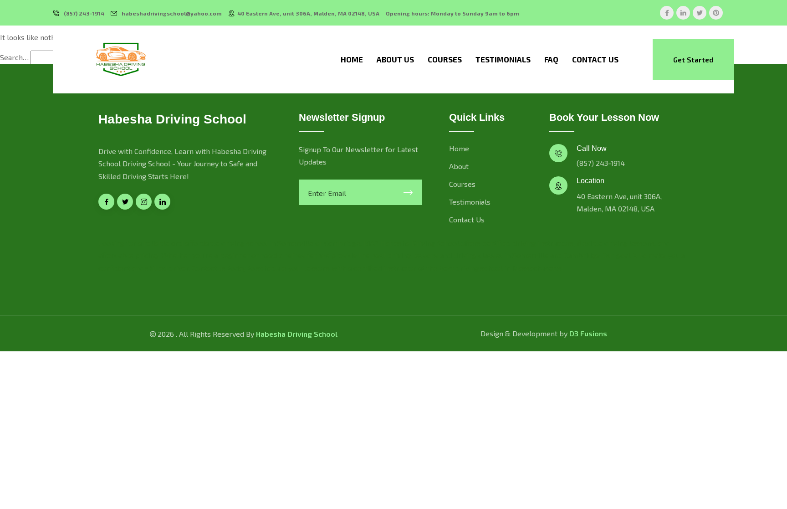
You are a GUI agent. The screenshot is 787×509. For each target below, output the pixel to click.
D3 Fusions (588, 333)
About (459, 166)
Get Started (693, 59)
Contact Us (595, 59)
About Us (395, 59)
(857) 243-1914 (84, 13)
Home (352, 59)
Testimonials (503, 59)
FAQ (551, 59)
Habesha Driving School (296, 333)
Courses (445, 59)
